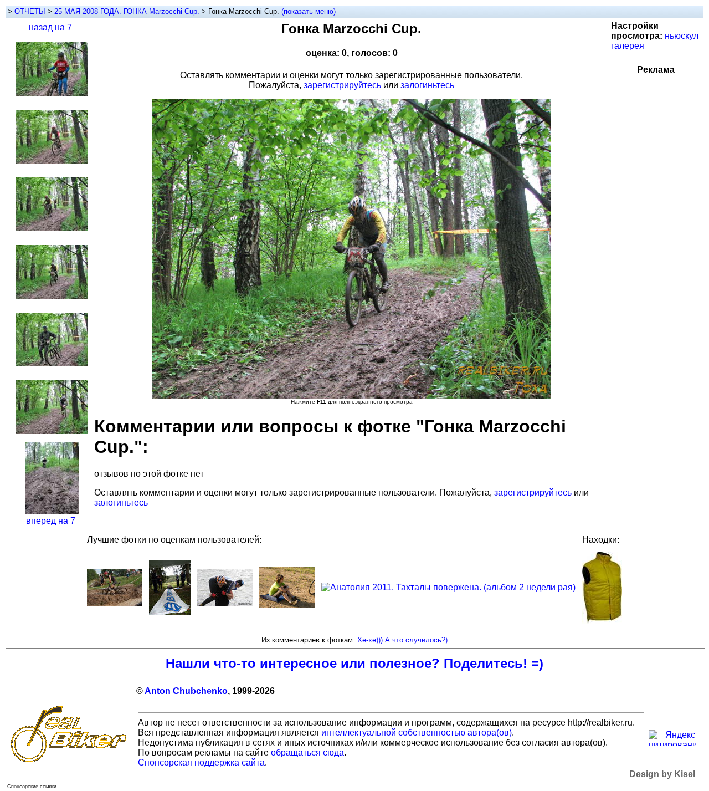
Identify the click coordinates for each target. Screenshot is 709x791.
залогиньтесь (427, 85)
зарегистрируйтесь (342, 85)
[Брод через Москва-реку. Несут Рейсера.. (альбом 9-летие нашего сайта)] (225, 603)
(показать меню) (308, 11)
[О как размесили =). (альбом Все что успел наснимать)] (114, 603)
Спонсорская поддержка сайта (201, 762)
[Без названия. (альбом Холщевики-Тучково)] (287, 605)
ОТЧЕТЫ (29, 11)
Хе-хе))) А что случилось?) (402, 640)
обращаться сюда (307, 752)
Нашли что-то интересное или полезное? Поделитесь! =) (354, 663)
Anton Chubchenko (186, 691)
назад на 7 (50, 27)
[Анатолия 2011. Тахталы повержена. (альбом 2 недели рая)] (448, 587)
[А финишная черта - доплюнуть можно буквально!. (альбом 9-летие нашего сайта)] (170, 612)
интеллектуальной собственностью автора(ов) (416, 732)
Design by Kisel (662, 774)
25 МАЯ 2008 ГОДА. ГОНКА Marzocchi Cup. (128, 11)
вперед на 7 (50, 520)
